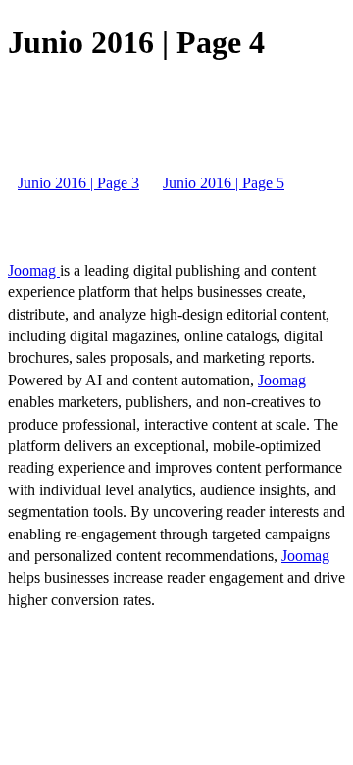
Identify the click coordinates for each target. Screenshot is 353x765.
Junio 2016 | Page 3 (78, 183)
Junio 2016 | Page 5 (223, 183)
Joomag (34, 270)
